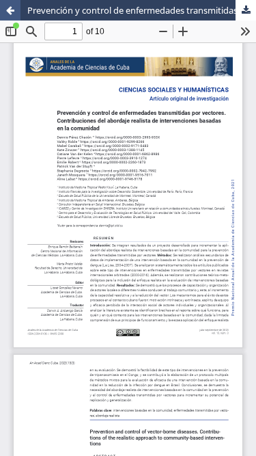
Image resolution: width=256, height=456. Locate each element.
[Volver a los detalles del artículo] (10, 10)
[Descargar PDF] (246, 10)
